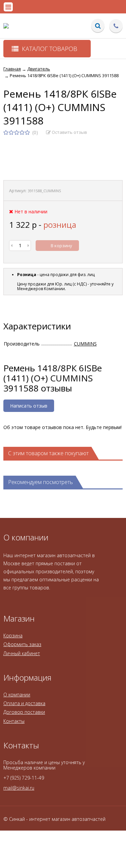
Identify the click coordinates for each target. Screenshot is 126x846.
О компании (16, 694)
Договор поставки (24, 712)
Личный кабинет (21, 653)
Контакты (14, 721)
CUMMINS (85, 343)
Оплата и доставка (24, 703)
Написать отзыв (28, 406)
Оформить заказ (22, 644)
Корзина (13, 635)
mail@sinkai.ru (18, 788)
